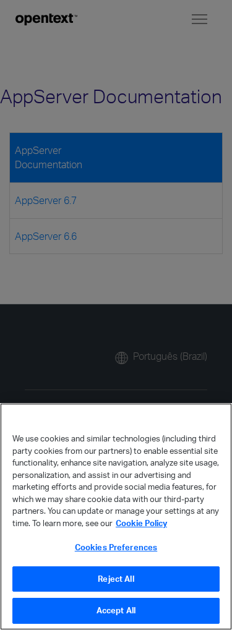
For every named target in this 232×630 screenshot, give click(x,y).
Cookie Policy (141, 523)
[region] (116, 516)
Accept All (116, 610)
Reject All (116, 579)
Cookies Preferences (116, 547)
